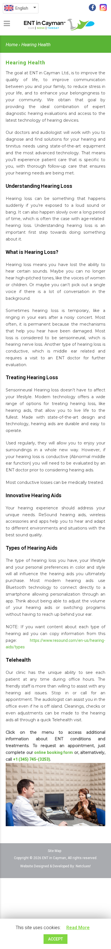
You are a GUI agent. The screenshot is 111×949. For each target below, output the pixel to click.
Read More (78, 927)
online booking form (53, 752)
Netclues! (83, 866)
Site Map (54, 851)
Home (12, 44)
